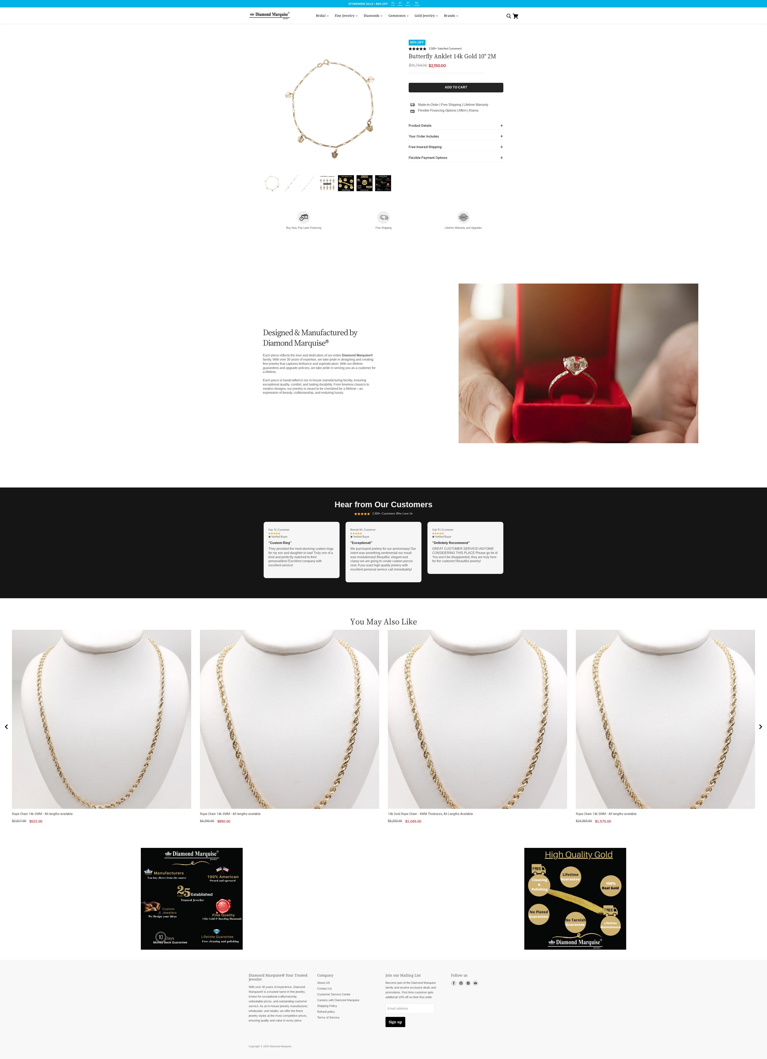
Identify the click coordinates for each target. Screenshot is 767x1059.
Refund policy (326, 1011)
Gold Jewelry (425, 15)
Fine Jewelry (345, 15)
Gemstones (397, 15)
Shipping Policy (327, 1006)
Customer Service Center (334, 994)
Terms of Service (328, 1017)
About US (323, 982)
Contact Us (324, 988)
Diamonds (372, 15)
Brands (450, 15)
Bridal (321, 15)
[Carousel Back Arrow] (6, 726)
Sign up (395, 1021)
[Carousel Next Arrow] (760, 726)
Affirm (462, 110)
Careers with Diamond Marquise (338, 1000)
